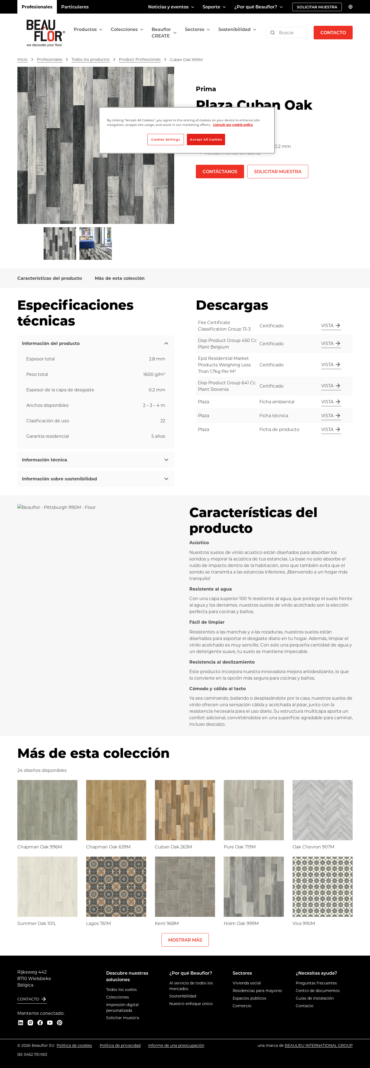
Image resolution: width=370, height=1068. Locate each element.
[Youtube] (50, 1022)
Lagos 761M (98, 923)
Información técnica (44, 459)
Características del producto (49, 278)
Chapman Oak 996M (39, 847)
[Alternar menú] (100, 29)
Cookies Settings (165, 139)
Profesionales (37, 6)
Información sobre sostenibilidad (59, 478)
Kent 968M (167, 923)
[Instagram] (30, 1022)
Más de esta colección (120, 278)
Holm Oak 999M (241, 923)
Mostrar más (185, 940)
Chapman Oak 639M (108, 847)
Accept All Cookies (206, 139)
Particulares (75, 6)
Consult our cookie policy (233, 125)
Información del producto (51, 343)
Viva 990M (304, 923)
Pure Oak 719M (240, 847)
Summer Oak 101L (36, 923)
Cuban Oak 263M (173, 847)
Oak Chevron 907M (313, 847)
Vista (327, 325)
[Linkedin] (20, 1022)
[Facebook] (40, 1022)
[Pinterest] (59, 1022)
